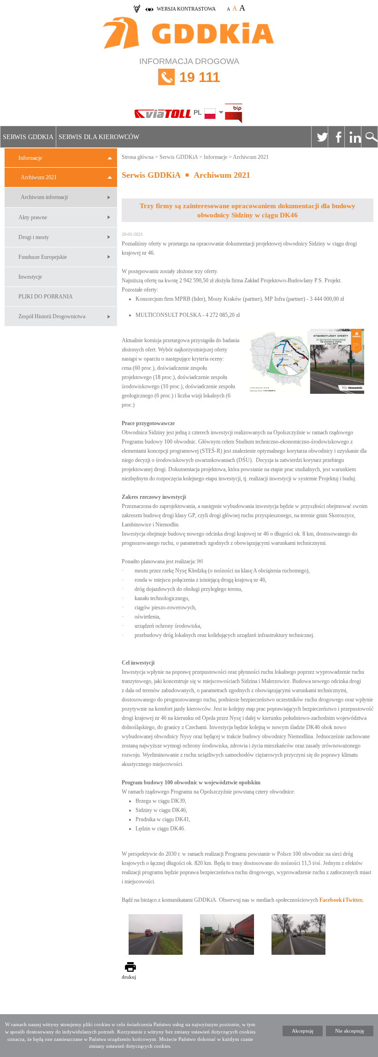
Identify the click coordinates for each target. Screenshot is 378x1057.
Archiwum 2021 (39, 177)
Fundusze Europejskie (42, 257)
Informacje (30, 158)
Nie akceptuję (349, 1031)
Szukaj (369, 136)
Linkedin (352, 136)
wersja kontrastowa (186, 9)
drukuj (129, 977)
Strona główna (138, 157)
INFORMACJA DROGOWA (189, 71)
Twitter (319, 136)
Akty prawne (32, 217)
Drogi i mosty (33, 237)
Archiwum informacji (44, 197)
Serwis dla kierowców (99, 137)
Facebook (336, 136)
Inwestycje (30, 277)
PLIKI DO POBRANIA (45, 296)
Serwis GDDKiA (28, 137)
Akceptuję (302, 1031)
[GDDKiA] (189, 34)
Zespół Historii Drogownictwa (51, 316)
